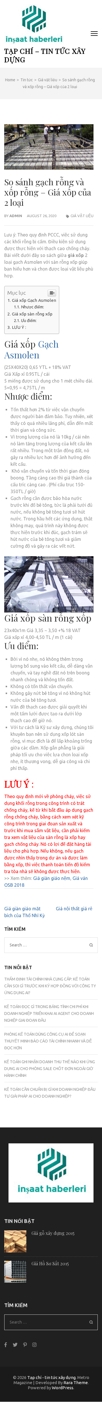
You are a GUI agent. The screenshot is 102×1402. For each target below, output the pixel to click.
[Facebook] (5, 1344)
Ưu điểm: (29, 320)
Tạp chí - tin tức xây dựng (51, 1377)
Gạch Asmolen (31, 349)
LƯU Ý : (19, 327)
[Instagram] (34, 1344)
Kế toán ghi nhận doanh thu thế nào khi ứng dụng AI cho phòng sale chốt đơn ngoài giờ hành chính (49, 1069)
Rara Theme (75, 1382)
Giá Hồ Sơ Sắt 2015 (50, 1263)
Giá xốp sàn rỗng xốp (32, 313)
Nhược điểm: (32, 307)
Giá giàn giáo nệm (51, 878)
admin (15, 216)
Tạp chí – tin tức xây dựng (44, 55)
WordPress (62, 1387)
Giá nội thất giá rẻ (75, 908)
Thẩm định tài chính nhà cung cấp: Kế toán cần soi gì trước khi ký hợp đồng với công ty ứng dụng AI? (50, 986)
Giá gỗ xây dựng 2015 (53, 1233)
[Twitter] (15, 1344)
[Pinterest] (25, 1344)
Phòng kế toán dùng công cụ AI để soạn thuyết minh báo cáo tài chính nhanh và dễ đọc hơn (48, 1041)
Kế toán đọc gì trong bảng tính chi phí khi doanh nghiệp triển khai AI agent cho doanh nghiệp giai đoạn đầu (49, 1013)
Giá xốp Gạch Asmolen (34, 300)
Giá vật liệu (82, 216)
